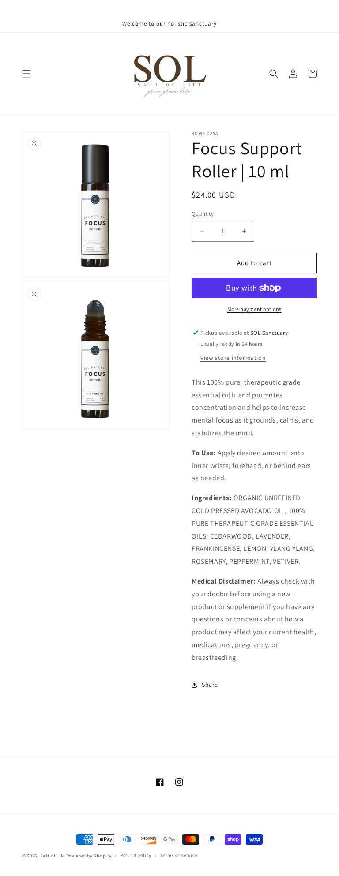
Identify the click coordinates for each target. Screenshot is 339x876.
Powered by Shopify (89, 856)
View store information (233, 358)
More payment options (254, 309)
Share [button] (210, 685)
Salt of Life (52, 856)
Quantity (203, 213)
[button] (26, 73)
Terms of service (178, 855)
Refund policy (135, 855)
